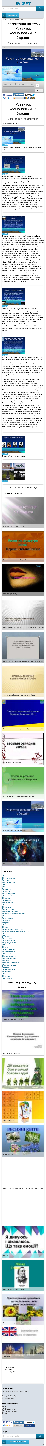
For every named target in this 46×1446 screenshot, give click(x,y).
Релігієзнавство (9, 949)
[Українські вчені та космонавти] (13, 444)
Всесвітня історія (10, 896)
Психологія (8, 945)
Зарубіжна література (11, 911)
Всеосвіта (8, 1413)
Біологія (7, 891)
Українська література (12, 963)
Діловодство (8, 902)
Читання (7, 976)
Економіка (7, 907)
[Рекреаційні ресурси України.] (23, 1309)
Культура (7, 916)
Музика (6, 923)
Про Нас (7, 1407)
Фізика (6, 967)
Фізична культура (10, 969)
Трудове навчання (10, 958)
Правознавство (9, 940)
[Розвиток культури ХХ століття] (23, 512)
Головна (4, 19)
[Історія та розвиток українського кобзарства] (23, 782)
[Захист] (23, 1073)
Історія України (9, 878)
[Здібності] (23, 1343)
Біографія (7, 889)
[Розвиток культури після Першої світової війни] (23, 546)
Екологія (7, 905)
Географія (7, 898)
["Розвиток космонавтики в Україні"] (23, 850)
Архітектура (8, 885)
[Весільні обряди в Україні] (23, 749)
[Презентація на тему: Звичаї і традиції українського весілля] (23, 1174)
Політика (7, 936)
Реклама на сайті (11, 1411)
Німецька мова (9, 925)
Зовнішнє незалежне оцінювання (15, 914)
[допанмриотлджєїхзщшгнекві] (23, 1006)
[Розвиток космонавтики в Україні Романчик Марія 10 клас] (13, 135)
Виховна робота (9, 894)
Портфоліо (8, 938)
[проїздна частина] (23, 1208)
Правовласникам (10, 1409)
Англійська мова (10, 882)
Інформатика (8, 876)
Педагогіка (8, 934)
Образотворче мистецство (13, 929)
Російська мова (9, 951)
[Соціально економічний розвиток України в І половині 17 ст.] (23, 715)
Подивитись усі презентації (9, 1368)
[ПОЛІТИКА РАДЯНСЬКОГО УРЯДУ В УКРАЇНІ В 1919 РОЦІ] (23, 614)
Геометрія (7, 900)
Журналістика (9, 909)
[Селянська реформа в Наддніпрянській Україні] (23, 681)
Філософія (7, 972)
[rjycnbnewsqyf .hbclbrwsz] (23, 1040)
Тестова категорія (10, 956)
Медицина (7, 920)
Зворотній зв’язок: (17, 1391)
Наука (6, 927)
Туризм (6, 960)
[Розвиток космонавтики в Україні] (23, 816)
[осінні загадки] (23, 1107)
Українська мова (10, 965)
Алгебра (7, 880)
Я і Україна (8, 978)
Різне (6, 947)
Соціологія (8, 954)
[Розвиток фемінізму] (23, 580)
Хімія (6, 974)
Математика (8, 918)
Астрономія (8, 887)
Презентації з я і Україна (16, 19)
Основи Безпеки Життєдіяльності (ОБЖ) (18, 931)
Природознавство (10, 943)
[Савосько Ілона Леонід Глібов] (23, 1275)
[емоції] (23, 1242)
